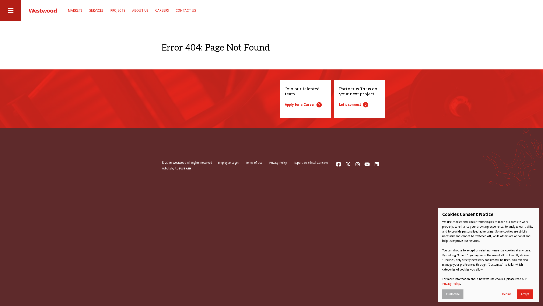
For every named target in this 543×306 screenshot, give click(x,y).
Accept (525, 294)
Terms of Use (253, 162)
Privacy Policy (278, 162)
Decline (506, 294)
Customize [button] (453, 294)
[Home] (42, 10)
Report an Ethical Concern (311, 162)
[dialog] (488, 255)
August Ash (183, 168)
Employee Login (228, 162)
